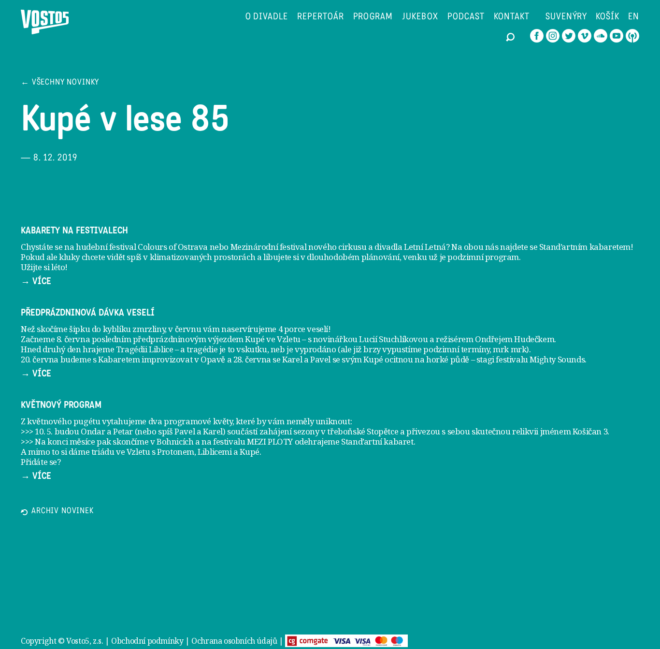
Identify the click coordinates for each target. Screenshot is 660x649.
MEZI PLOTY (270, 441)
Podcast (466, 17)
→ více (36, 281)
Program (373, 17)
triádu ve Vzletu (120, 451)
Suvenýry (566, 17)
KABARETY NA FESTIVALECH (74, 230)
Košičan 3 (590, 431)
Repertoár (320, 17)
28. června (252, 359)
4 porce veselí (303, 328)
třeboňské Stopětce (362, 431)
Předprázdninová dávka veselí (88, 312)
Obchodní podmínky (147, 640)
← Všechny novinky (60, 83)
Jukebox (420, 17)
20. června (39, 359)
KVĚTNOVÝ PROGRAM (61, 405)
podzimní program (483, 256)
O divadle (266, 17)
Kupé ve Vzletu (272, 339)
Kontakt (512, 17)
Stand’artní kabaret (377, 441)
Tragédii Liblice (144, 349)
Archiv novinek (62, 511)
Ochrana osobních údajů (234, 640)
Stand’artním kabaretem (585, 246)
